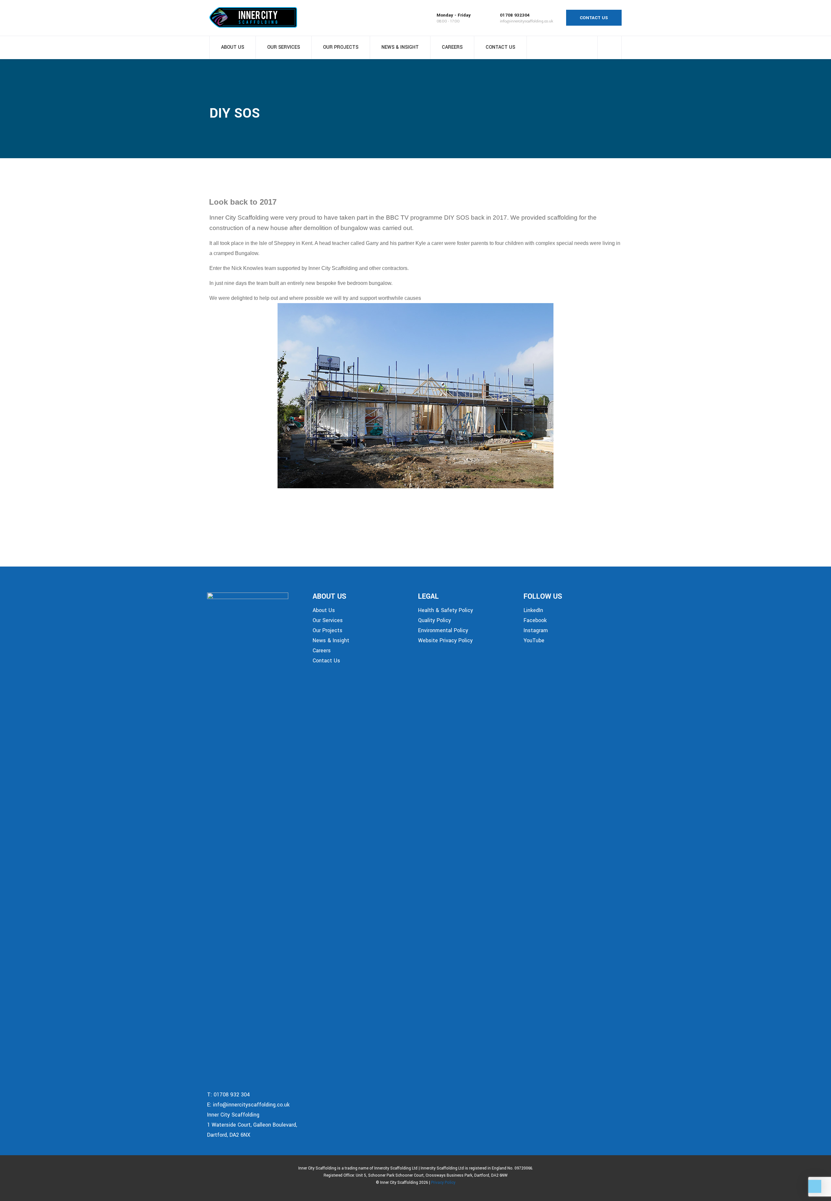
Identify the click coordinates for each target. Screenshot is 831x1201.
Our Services (283, 47)
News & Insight (400, 47)
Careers (452, 47)
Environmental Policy (443, 630)
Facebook (535, 620)
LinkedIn (533, 610)
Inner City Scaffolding (233, 1114)
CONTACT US (594, 18)
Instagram (536, 630)
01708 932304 (515, 15)
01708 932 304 (232, 1094)
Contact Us (500, 47)
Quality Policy (434, 620)
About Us (232, 47)
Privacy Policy (443, 1182)
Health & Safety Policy (445, 610)
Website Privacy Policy (445, 640)
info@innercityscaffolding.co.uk (526, 21)
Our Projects (340, 47)
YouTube (534, 640)
